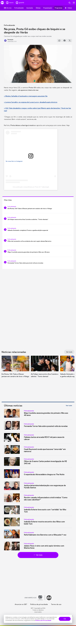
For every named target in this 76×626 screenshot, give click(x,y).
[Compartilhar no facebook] (64, 40)
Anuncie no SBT (21, 604)
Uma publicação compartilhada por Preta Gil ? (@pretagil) (31, 187)
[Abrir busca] (69, 3)
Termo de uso (56, 604)
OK (65, 619)
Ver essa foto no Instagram (14, 161)
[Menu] (74, 2)
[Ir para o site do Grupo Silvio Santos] (35, 597)
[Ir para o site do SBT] (49, 597)
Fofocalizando (9, 25)
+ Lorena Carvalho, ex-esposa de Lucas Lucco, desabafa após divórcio (30, 102)
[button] (15, 368)
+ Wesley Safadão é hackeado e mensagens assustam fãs (25, 96)
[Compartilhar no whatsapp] (59, 40)
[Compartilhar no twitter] (69, 40)
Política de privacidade (39, 604)
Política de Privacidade (43, 620)
